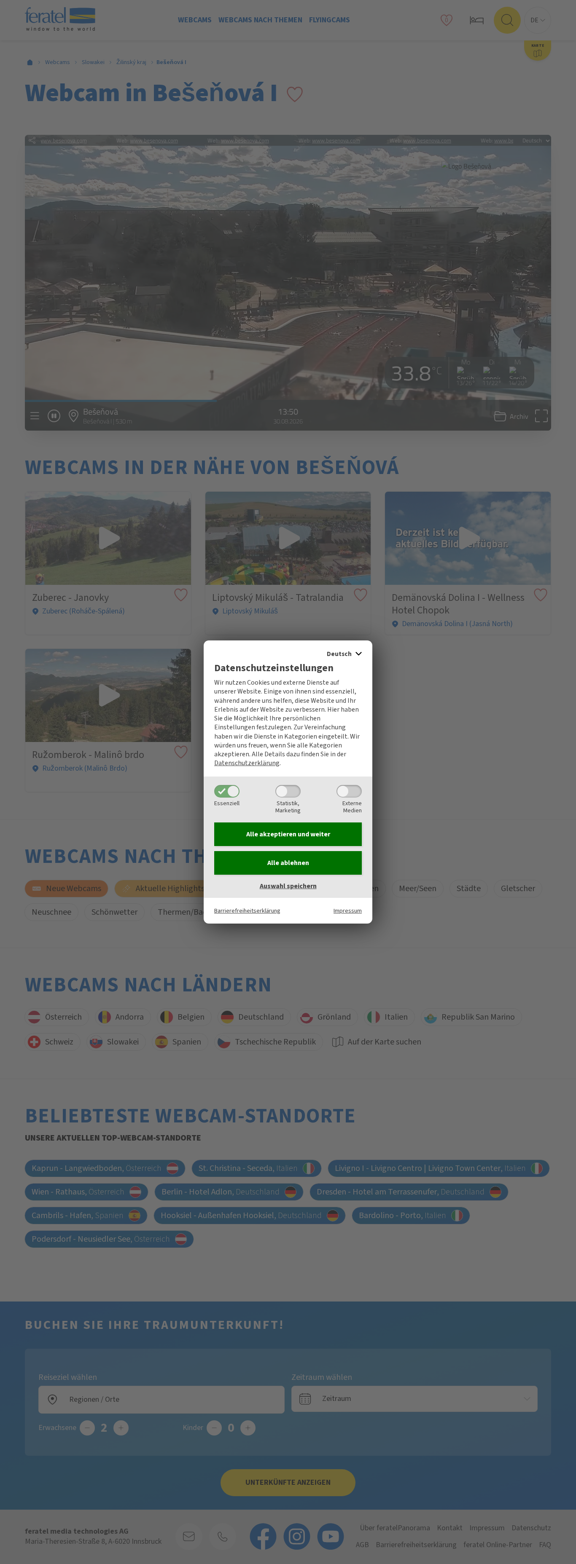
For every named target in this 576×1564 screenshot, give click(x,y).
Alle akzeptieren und (288, 834)
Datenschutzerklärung (247, 763)
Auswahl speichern (288, 886)
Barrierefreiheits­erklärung (247, 910)
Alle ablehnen (288, 863)
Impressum (348, 910)
